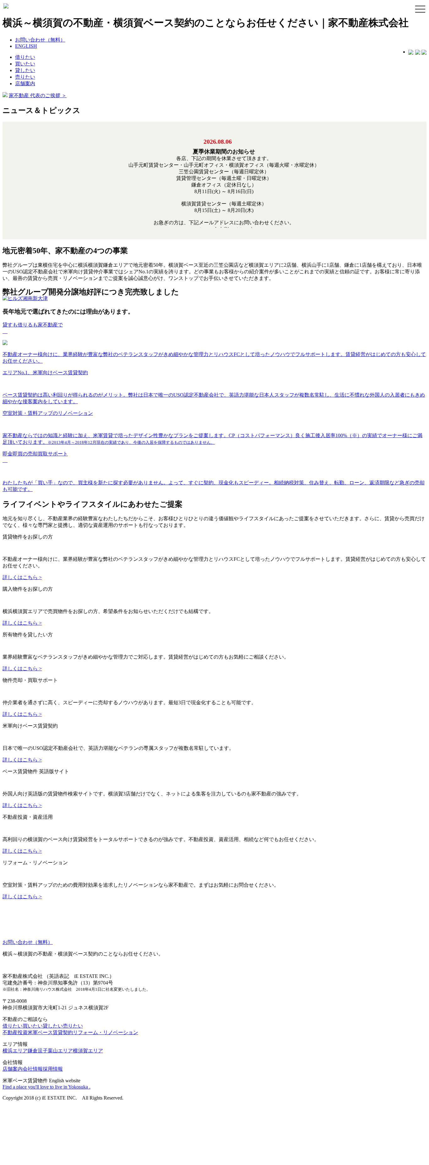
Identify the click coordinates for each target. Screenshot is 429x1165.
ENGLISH (26, 46)
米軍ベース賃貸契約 (50, 1043)
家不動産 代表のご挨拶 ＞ (38, 95)
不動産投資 (15, 1043)
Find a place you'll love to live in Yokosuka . (46, 1098)
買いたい (25, 63)
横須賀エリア (88, 1062)
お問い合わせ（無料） (40, 39)
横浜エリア (15, 1062)
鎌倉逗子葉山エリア (50, 1062)
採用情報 (53, 1080)
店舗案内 (25, 83)
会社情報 (33, 1080)
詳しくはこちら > (22, 579)
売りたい (25, 77)
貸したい (25, 70)
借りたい (25, 57)
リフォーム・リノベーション (105, 1043)
